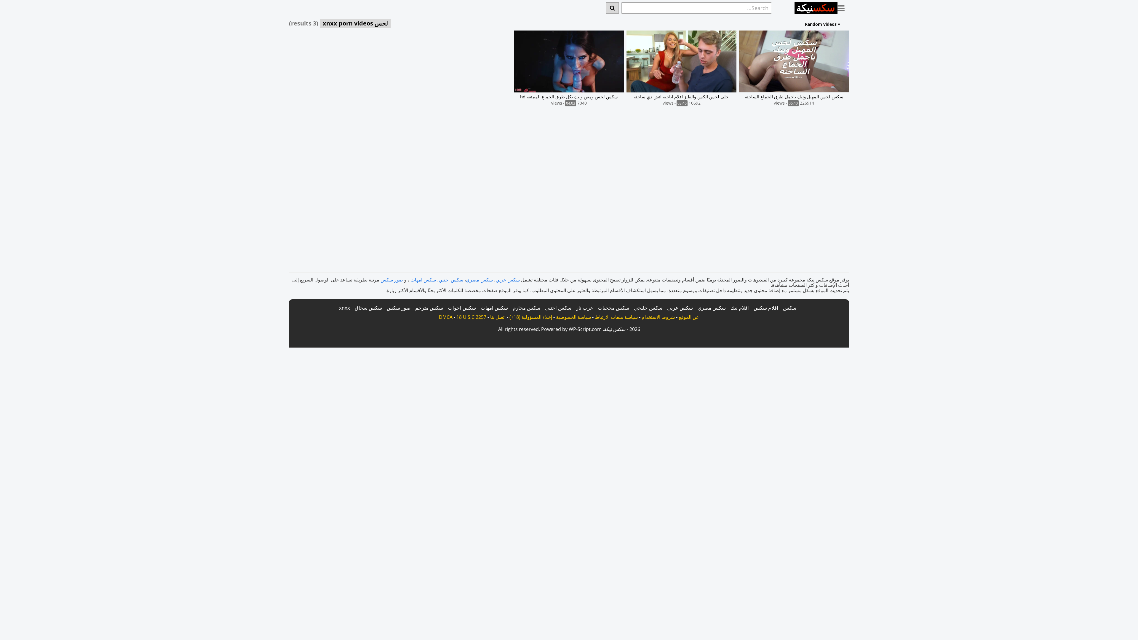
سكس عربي (508, 279)
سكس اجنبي (451, 279)
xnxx (344, 307)
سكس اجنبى (558, 307)
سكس (789, 307)
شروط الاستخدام (658, 317)
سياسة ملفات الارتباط (616, 317)
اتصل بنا (498, 317)
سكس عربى (680, 307)
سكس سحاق (368, 307)
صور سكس (392, 279)
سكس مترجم (429, 307)
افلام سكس (766, 307)
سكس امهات (423, 279)
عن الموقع (689, 317)
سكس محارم (526, 307)
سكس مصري (479, 279)
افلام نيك (740, 307)
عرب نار (584, 307)
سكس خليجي (648, 307)
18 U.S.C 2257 (471, 317)
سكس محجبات (613, 307)
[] (612, 8)
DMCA (446, 317)
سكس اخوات (462, 307)
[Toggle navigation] (843, 7)
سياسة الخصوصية (573, 317)
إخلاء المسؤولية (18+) (530, 317)
